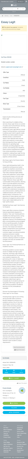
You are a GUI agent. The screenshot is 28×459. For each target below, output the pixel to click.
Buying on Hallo (21, 442)
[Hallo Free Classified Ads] (14, 5)
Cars (11, 15)
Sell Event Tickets (8, 448)
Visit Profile (14, 403)
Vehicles (7, 15)
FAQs (18, 437)
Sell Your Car (7, 446)
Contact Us (6, 431)
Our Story (6, 427)
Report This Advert (20, 349)
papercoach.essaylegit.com (13, 67)
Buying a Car (20, 446)
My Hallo (20, 1)
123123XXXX (16, 412)
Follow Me (14, 407)
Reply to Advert (14, 378)
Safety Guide (20, 431)
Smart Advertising (21, 433)
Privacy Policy (7, 437)
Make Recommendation (19, 347)
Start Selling (7, 442)
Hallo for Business (8, 444)
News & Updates (8, 429)
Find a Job (19, 448)
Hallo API (19, 435)
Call (14, 412)
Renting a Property (22, 444)
